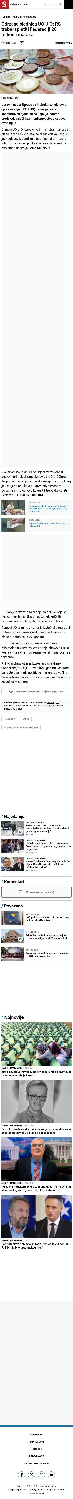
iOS (57, 702)
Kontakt (36, 1449)
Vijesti (7, 17)
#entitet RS (9, 719)
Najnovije (14, 1017)
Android (50, 702)
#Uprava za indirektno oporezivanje (21, 727)
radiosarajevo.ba (48, 1485)
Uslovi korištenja (36, 1463)
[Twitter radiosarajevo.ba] (31, 1474)
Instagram (45, 705)
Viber (13, 708)
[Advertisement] (36, 309)
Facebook (34, 705)
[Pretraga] (50, 4)
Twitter (24, 705)
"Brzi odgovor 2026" (35, 822)
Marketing (36, 1434)
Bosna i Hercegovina (24, 17)
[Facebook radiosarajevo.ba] (21, 1474)
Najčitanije (14, 816)
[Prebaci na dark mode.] (46, 4)
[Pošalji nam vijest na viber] (41, 1474)
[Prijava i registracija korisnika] (55, 4)
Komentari (14, 881)
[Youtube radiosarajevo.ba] (51, 1474)
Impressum (36, 1441)
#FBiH (26, 719)
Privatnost (36, 1456)
